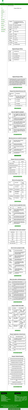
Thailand (2, 27)
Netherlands (2, 19)
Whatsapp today (4, 393)
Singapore (2, 23)
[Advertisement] (17, 15)
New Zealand (3, 21)
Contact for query (17, 393)
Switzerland (2, 25)
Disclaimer (5, 405)
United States (3, 31)
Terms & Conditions (16, 405)
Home (1, 5)
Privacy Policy (8, 405)
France (2, 15)
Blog (4, 5)
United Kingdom (3, 29)
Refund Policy (11, 405)
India (6, 5)
